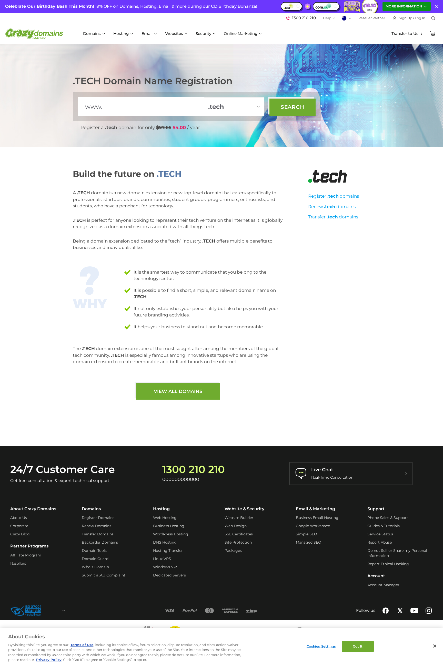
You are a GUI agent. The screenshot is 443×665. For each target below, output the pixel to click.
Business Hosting (168, 526)
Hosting (121, 33)
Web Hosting (165, 517)
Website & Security (244, 508)
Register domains (333, 196)
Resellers (18, 563)
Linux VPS (162, 558)
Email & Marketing (315, 508)
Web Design (236, 526)
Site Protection (238, 542)
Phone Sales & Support (387, 517)
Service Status (380, 534)
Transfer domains (333, 216)
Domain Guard (95, 558)
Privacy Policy (49, 660)
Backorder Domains (100, 542)
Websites (174, 33)
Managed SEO (308, 542)
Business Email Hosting (317, 517)
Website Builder (239, 517)
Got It (358, 646)
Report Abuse (379, 542)
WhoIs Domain (95, 567)
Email (147, 33)
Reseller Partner (371, 18)
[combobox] (49, 611)
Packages (233, 550)
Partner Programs (29, 546)
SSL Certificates (239, 534)
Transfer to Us (404, 33)
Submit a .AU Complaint (103, 575)
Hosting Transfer (168, 550)
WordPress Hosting (170, 534)
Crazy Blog (20, 534)
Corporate (19, 526)
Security (203, 33)
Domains (92, 33)
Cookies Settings (321, 646)
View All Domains (178, 391)
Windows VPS (165, 567)
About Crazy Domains (33, 508)
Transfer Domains (98, 534)
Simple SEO (306, 534)
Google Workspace (313, 526)
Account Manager (383, 585)
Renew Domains (96, 526)
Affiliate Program (25, 555)
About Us (18, 517)
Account (376, 575)
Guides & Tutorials (383, 526)
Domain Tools (94, 550)
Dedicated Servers (169, 575)
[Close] (434, 646)
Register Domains (98, 517)
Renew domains (332, 206)
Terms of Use (82, 645)
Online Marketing (240, 33)
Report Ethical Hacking (388, 564)
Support (376, 508)
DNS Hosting (165, 542)
